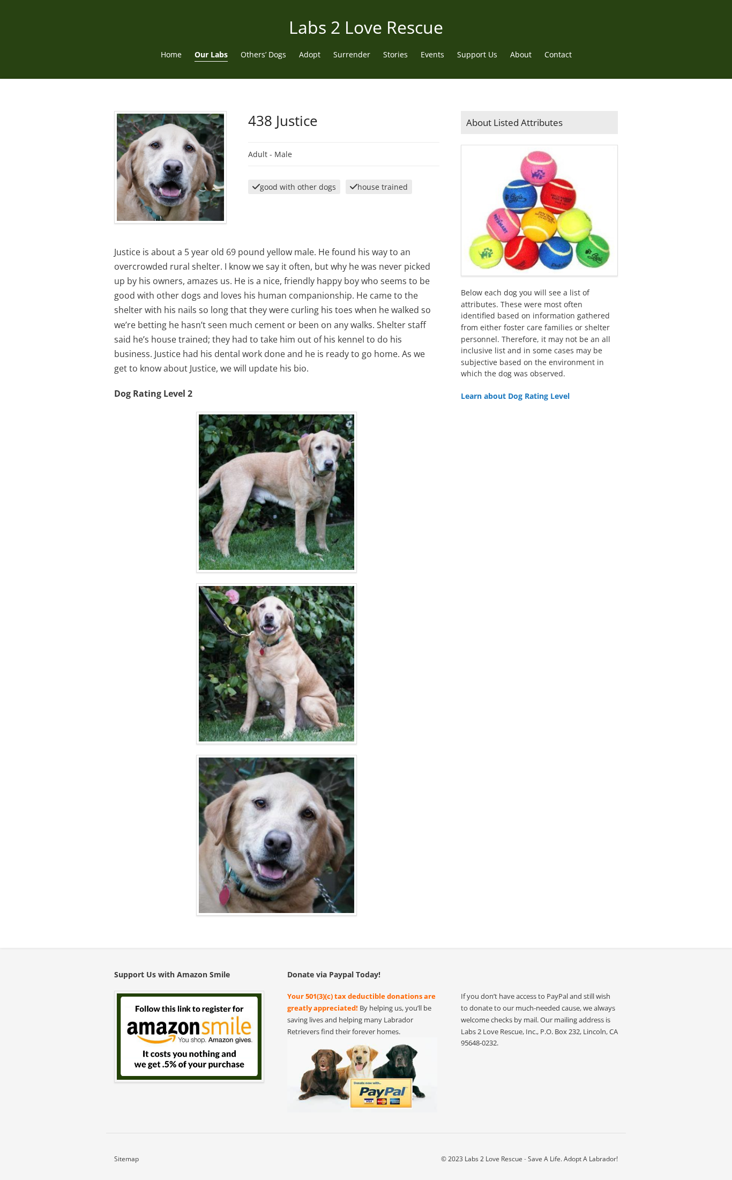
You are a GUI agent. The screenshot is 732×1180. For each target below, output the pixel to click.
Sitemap (126, 1158)
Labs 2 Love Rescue (366, 27)
